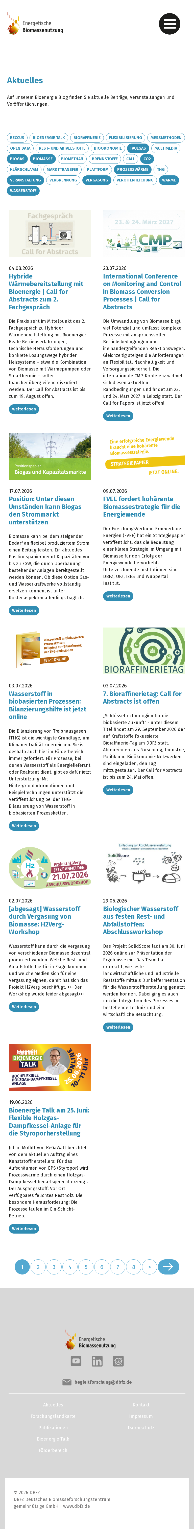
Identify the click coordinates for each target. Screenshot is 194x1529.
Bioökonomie (108, 148)
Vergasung (97, 180)
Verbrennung (63, 180)
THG (161, 169)
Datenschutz (141, 1427)
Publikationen (53, 1427)
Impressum (141, 1416)
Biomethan (72, 158)
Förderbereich (53, 1450)
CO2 (147, 158)
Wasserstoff (23, 190)
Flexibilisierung (125, 137)
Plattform (98, 169)
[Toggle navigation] (169, 24)
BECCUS (17, 137)
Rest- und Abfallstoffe (62, 148)
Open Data (20, 148)
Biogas (17, 158)
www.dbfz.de (76, 1506)
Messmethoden (166, 137)
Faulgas (138, 148)
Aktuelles (53, 1405)
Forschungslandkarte (53, 1416)
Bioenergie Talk (49, 137)
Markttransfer (62, 169)
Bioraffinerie (87, 137)
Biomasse (43, 158)
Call (130, 158)
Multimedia (166, 148)
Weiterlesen (24, 409)
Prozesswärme (132, 169)
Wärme (169, 180)
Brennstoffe (105, 158)
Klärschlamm (24, 169)
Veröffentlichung (135, 180)
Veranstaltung (25, 180)
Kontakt (141, 1405)
